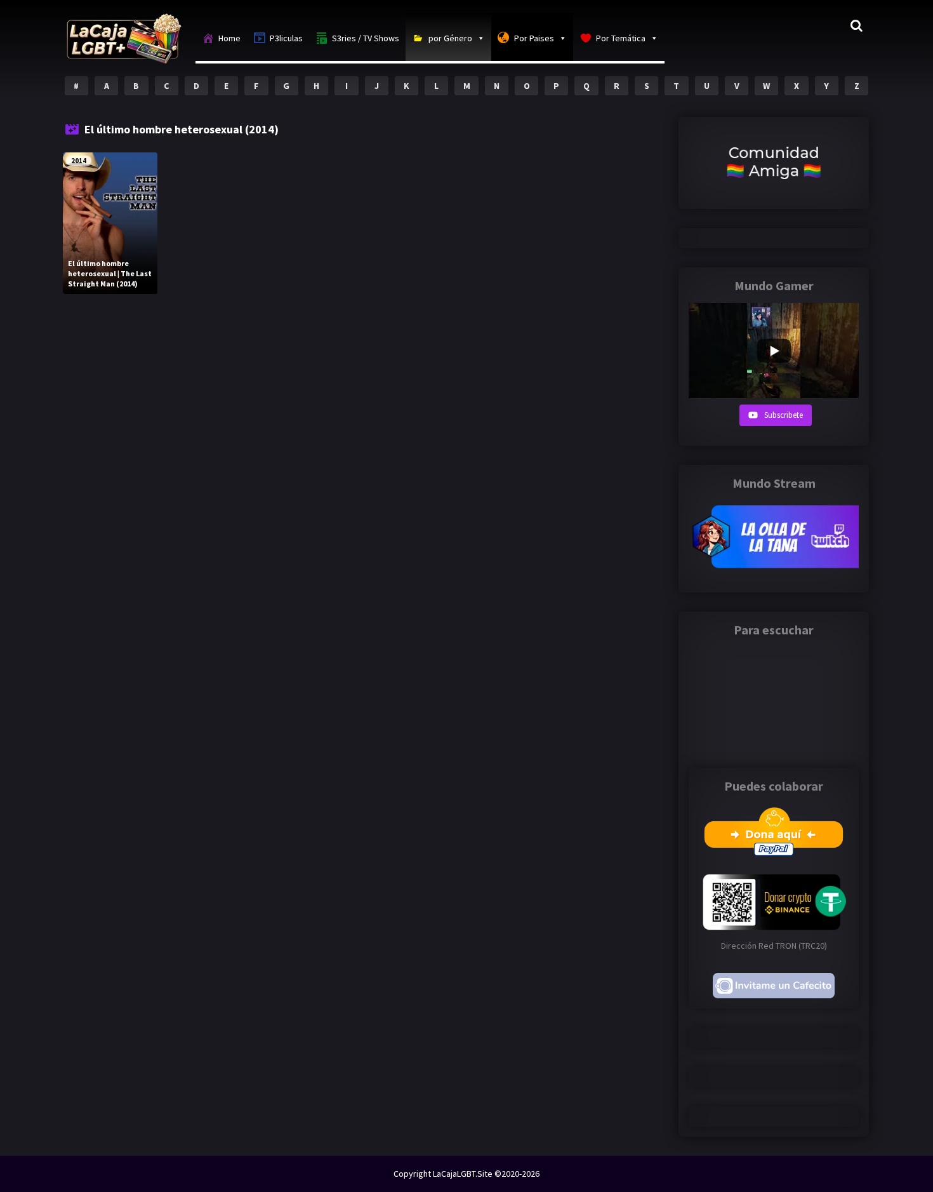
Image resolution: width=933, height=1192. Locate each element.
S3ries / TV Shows (365, 38)
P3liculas (286, 38)
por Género (450, 38)
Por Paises (534, 38)
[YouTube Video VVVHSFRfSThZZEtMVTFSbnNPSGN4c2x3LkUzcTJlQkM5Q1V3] (774, 350)
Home (229, 38)
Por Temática (620, 38)
